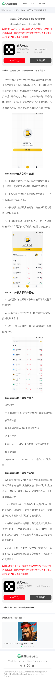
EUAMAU (8, 676)
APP (33, 3)
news (10, 10)
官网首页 (40, 597)
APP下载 (14, 60)
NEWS (41, 3)
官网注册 (40, 60)
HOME (3, 10)
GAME (24, 3)
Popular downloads (12, 617)
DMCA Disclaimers (18, 674)
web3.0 (16, 10)
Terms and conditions (35, 674)
